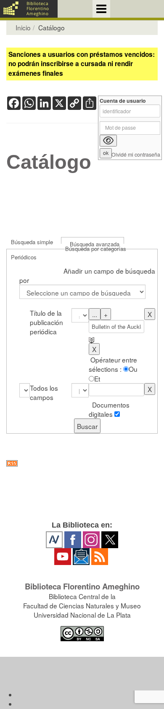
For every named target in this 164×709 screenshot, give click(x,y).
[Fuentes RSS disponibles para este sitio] (82, 463)
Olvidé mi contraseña (135, 154)
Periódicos (24, 257)
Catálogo (48, 162)
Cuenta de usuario (123, 100)
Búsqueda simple (32, 242)
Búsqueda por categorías (95, 249)
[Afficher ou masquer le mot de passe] (108, 141)
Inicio (23, 27)
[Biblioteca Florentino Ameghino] (29, 9)
